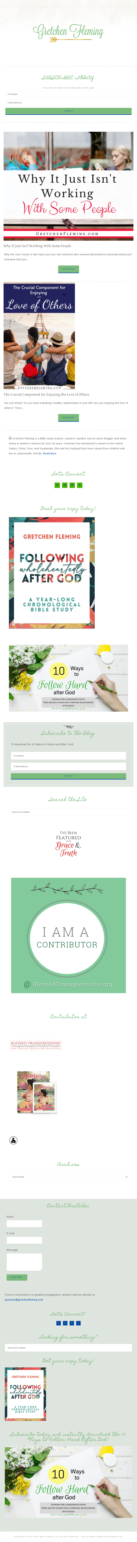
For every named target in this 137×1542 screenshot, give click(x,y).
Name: (10, 1216)
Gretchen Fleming (68, 32)
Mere (92, 1537)
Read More (69, 269)
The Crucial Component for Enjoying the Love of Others (46, 395)
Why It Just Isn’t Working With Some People (37, 246)
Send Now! (17, 1277)
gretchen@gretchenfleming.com (24, 1299)
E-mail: (11, 1233)
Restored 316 (115, 1537)
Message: (13, 1249)
